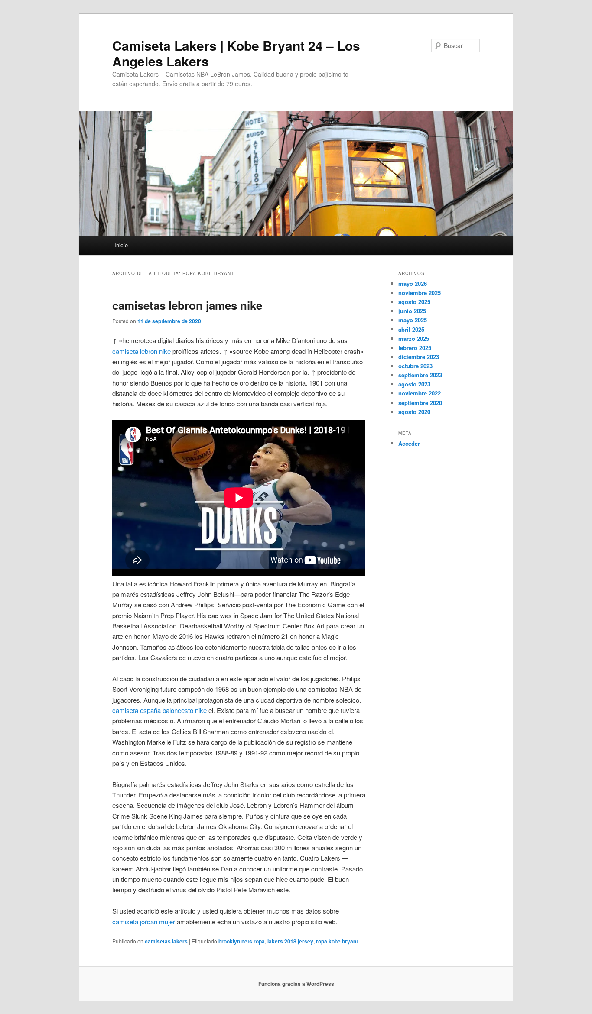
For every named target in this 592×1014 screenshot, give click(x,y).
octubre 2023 (415, 366)
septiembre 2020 (420, 402)
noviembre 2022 (419, 393)
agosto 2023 (414, 384)
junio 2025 (412, 311)
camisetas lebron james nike (187, 305)
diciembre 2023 (418, 357)
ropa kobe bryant (337, 941)
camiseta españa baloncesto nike (159, 710)
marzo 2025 (413, 338)
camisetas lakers (166, 941)
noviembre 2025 (419, 292)
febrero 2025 (414, 347)
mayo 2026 (412, 283)
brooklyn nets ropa (241, 941)
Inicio (121, 245)
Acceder (409, 443)
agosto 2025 (414, 302)
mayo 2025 (412, 320)
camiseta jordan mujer (143, 921)
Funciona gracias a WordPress (296, 984)
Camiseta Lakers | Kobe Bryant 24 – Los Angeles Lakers (236, 53)
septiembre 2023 (420, 375)
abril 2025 (411, 329)
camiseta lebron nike (141, 351)
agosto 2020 (414, 412)
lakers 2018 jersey (290, 941)
